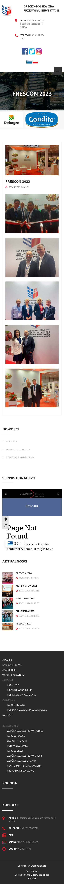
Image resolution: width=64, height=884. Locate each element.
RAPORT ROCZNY (16, 704)
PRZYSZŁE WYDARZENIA (18, 449)
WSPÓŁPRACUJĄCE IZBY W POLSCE (25, 730)
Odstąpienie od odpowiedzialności (32, 874)
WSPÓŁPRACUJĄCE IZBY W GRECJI (24, 755)
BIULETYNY (11, 441)
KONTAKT (7, 714)
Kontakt (32, 878)
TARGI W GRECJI (15, 750)
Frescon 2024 (24, 573)
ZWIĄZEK (7, 659)
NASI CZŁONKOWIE (12, 664)
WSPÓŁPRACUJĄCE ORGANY (21, 760)
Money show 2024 (26, 586)
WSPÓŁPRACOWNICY (13, 674)
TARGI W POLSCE (16, 735)
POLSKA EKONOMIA (17, 745)
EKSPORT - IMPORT (17, 740)
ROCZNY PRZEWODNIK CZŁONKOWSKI (27, 709)
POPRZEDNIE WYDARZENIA (19, 457)
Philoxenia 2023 (25, 611)
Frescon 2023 (24, 623)
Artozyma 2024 (25, 598)
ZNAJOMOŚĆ (9, 669)
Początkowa (32, 871)
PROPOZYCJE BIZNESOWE (20, 770)
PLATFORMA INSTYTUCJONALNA (24, 765)
